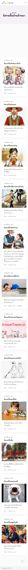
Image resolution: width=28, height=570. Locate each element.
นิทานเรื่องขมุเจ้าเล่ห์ (11, 522)
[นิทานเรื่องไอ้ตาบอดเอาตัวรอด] (14, 198)
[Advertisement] (14, 43)
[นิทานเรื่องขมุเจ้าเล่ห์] (14, 534)
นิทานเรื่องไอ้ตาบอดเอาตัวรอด (14, 186)
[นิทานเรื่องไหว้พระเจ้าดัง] (14, 75)
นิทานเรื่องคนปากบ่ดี (11, 481)
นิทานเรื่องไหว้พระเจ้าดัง (12, 63)
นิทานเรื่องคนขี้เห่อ (10, 399)
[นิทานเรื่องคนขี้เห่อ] (14, 411)
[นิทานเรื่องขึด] (14, 452)
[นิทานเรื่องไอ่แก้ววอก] (14, 239)
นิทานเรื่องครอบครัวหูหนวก (13, 317)
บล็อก (12, 60)
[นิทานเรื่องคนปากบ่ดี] (14, 493)
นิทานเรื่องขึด (8, 440)
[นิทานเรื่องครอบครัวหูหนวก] (14, 329)
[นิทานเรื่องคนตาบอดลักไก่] (14, 370)
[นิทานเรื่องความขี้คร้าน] (14, 288)
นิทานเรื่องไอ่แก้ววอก (11, 228)
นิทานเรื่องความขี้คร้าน (11, 276)
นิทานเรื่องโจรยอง (10, 104)
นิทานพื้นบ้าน (7, 60)
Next (22, 561)
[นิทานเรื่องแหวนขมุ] (14, 157)
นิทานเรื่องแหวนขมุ (10, 145)
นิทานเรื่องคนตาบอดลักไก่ (12, 358)
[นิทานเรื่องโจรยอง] (14, 116)
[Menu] (25, 2)
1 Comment (19, 305)
